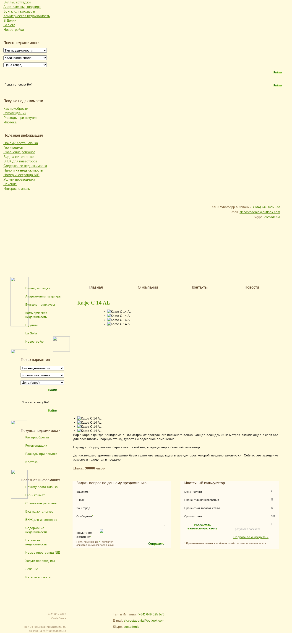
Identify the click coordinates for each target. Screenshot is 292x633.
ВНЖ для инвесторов (20, 161)
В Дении (9, 20)
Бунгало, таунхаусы (19, 11)
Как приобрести (15, 108)
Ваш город (83, 508)
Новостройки (13, 29)
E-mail (81, 500)
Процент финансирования (201, 500)
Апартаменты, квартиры (22, 7)
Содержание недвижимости (25, 166)
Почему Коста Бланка (20, 143)
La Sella (9, 25)
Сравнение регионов (19, 152)
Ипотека (9, 122)
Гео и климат (13, 147)
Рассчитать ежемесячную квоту (202, 526)
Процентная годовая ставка (202, 508)
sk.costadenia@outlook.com (260, 212)
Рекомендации (14, 113)
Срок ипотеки (193, 516)
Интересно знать (16, 188)
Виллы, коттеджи (17, 2)
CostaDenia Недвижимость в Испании (41, 210)
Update (125, 534)
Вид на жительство (18, 157)
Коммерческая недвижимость (26, 16)
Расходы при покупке (20, 118)
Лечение (10, 184)
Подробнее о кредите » (251, 537)
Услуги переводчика (19, 179)
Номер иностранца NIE (21, 175)
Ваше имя (83, 491)
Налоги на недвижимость (23, 170)
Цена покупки (193, 491)
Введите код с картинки (84, 535)
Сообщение (84, 516)
